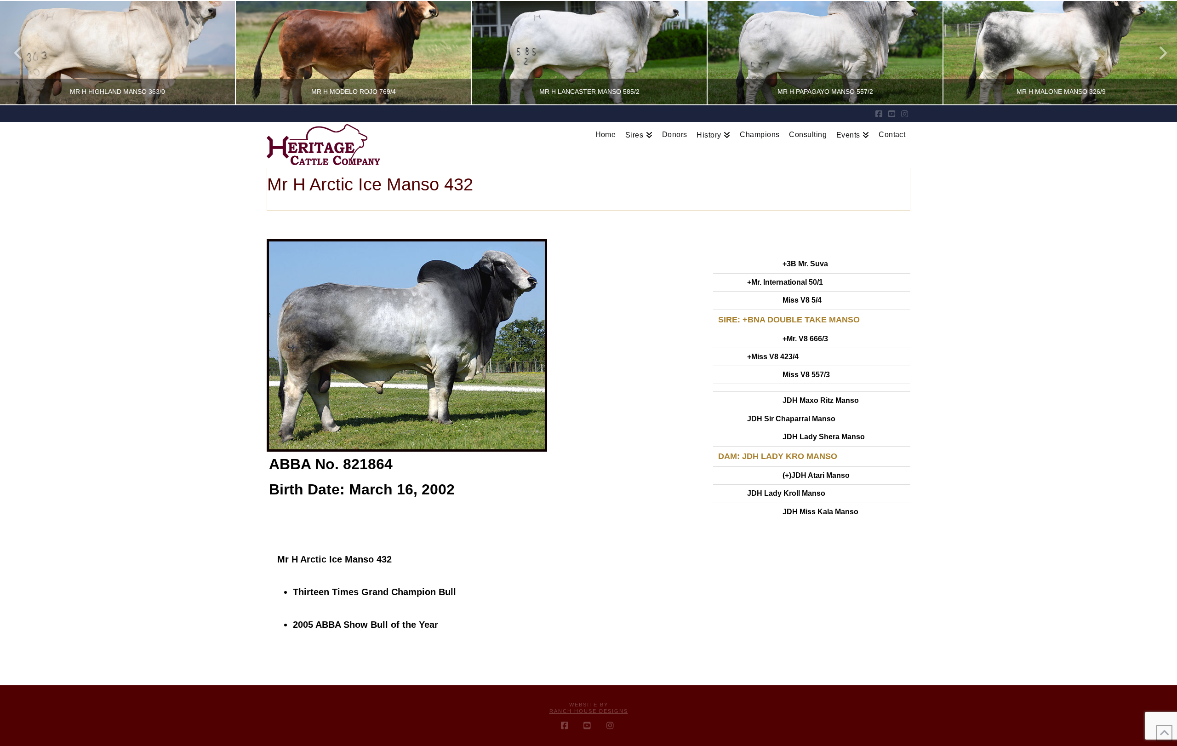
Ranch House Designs (588, 711)
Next (1157, 52)
